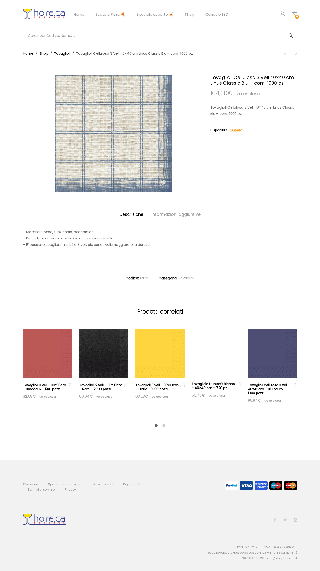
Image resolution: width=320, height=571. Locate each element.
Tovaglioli (186, 278)
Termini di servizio (41, 489)
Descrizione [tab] (131, 214)
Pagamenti (131, 484)
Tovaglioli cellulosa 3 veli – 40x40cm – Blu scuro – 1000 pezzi (269, 389)
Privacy (70, 489)
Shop (189, 14)
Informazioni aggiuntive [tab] (176, 214)
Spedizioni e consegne (65, 484)
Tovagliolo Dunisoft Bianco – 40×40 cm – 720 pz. (213, 386)
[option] (113, 133)
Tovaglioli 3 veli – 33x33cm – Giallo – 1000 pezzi (157, 387)
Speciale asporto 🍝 (155, 14)
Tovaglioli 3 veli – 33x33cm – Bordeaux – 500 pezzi (44, 387)
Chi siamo (30, 484)
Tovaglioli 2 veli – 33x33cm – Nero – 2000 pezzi (100, 387)
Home (78, 14)
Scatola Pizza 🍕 (110, 14)
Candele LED (216, 14)
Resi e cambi (103, 484)
